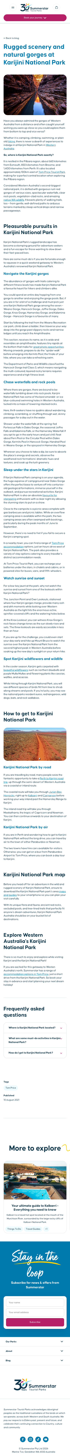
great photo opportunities (48, 347)
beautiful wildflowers (16, 670)
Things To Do (14, 1229)
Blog (8, 1360)
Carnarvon (49, 795)
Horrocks (9, 795)
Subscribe (35, 1322)
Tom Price (11, 1088)
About (9, 1351)
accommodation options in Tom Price (26, 974)
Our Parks (11, 1342)
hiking (11, 141)
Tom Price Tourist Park (51, 172)
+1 (46, 1229)
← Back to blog (11, 38)
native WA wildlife (14, 200)
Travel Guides (33, 1229)
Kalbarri (32, 795)
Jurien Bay (55, 792)
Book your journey (33, 18)
